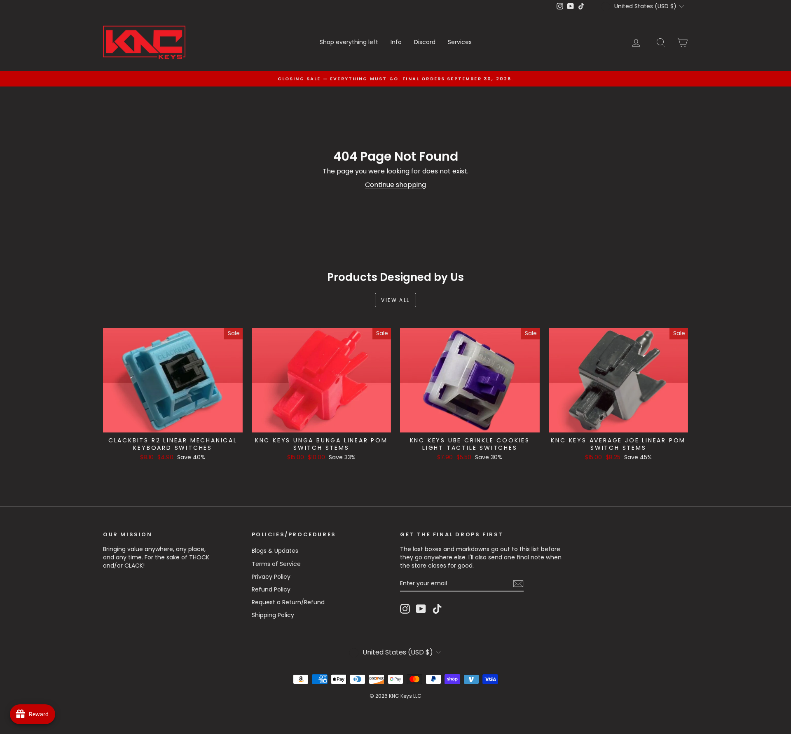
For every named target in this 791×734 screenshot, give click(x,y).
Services (460, 42)
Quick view (172, 424)
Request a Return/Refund (288, 602)
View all (395, 300)
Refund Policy (271, 589)
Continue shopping (395, 184)
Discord (424, 42)
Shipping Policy (273, 615)
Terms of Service (276, 564)
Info (396, 42)
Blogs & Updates (275, 551)
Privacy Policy (271, 577)
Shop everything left (349, 42)
